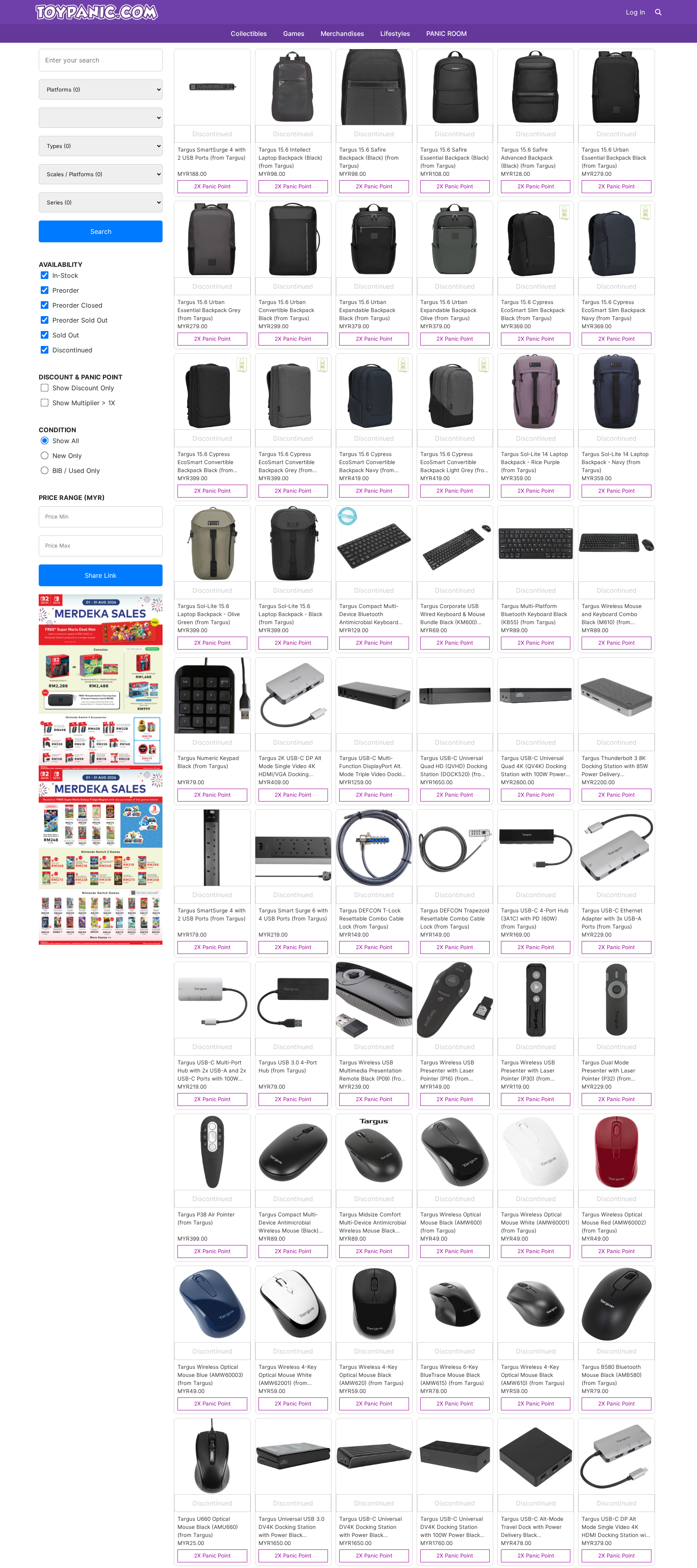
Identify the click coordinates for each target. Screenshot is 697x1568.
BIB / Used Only (75, 470)
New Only (66, 456)
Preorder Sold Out (79, 320)
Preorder (64, 290)
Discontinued (71, 350)
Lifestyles (395, 33)
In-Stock (64, 275)
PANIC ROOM (446, 33)
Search (100, 231)
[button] (658, 12)
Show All (64, 441)
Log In (635, 12)
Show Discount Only (82, 388)
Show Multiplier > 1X (82, 403)
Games (294, 33)
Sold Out (64, 335)
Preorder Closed (76, 305)
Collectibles (249, 33)
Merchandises (342, 33)
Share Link (101, 575)
